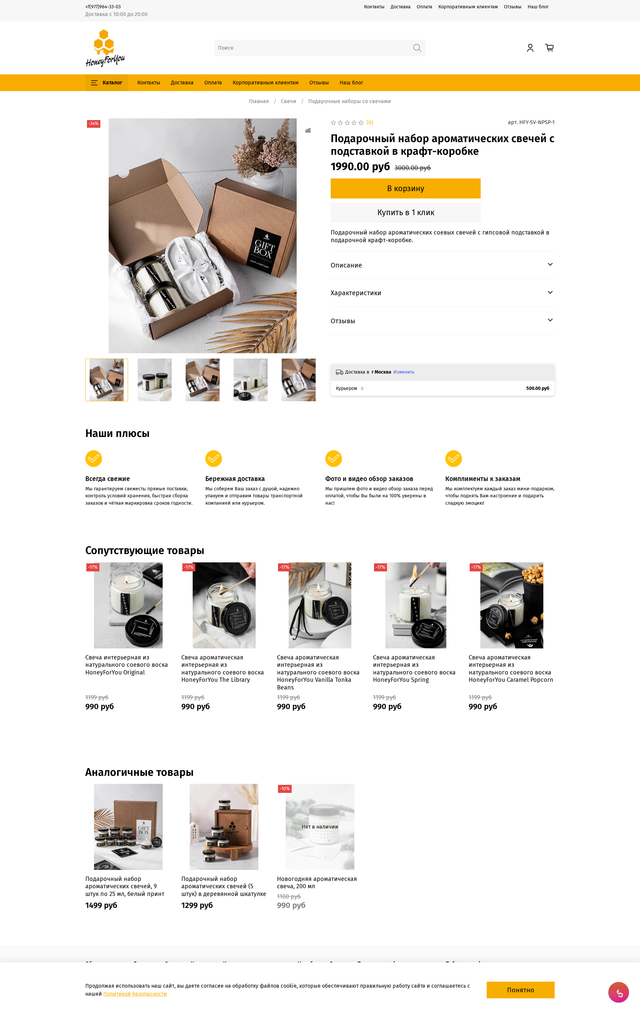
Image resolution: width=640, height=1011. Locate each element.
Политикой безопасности (135, 994)
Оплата (424, 7)
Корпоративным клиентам (468, 7)
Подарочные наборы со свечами (349, 101)
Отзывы (513, 7)
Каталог (112, 82)
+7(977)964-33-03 (103, 7)
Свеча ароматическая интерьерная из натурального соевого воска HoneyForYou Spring (414, 668)
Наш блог (538, 7)
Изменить (403, 372)
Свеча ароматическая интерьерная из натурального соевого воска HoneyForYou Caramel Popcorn (511, 668)
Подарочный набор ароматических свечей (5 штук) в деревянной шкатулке (223, 886)
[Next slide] (309, 236)
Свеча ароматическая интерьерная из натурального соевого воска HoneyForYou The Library (222, 668)
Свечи (288, 101)
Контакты (374, 7)
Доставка (401, 7)
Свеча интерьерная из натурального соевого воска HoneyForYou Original (126, 664)
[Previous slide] (96, 236)
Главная (259, 101)
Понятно (520, 990)
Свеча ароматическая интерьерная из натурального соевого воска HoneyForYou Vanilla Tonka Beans (318, 672)
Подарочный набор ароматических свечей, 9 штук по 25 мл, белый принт (124, 886)
